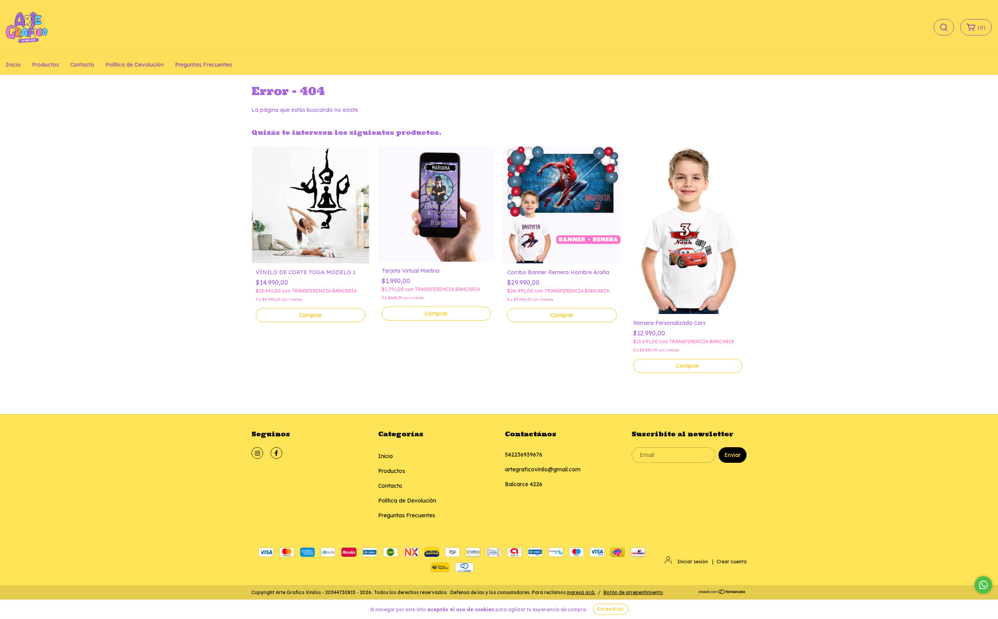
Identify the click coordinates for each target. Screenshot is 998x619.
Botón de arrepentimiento (633, 592)
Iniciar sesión (692, 561)
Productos (45, 64)
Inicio (13, 64)
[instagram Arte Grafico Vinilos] (257, 453)
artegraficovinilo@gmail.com (542, 469)
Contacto (82, 64)
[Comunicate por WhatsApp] (983, 585)
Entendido (610, 609)
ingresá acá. (581, 592)
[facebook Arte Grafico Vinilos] (276, 453)
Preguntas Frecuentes (203, 64)
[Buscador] (944, 27)
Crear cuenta (732, 561)
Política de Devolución (135, 64)
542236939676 (523, 454)
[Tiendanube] (722, 593)
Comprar (310, 315)
